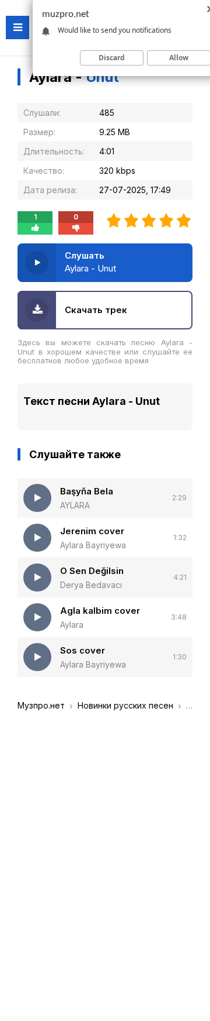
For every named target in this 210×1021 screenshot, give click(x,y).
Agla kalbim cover (100, 610)
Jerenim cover (92, 531)
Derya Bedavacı (91, 585)
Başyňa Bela (86, 491)
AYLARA (75, 505)
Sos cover (82, 650)
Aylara (71, 625)
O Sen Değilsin (92, 570)
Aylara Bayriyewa (93, 545)
